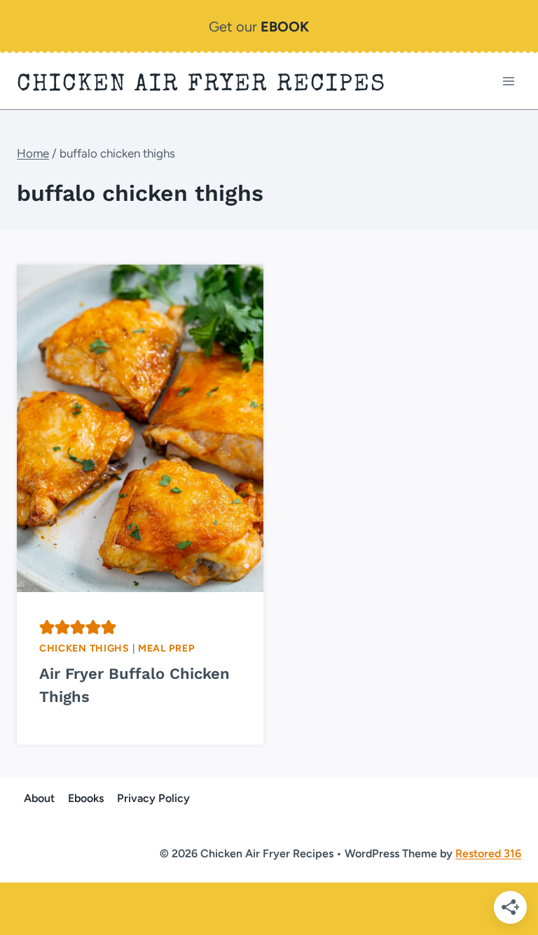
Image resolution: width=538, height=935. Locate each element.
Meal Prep (166, 648)
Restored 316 (488, 853)
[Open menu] (508, 81)
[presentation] (140, 428)
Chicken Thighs (84, 648)
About (39, 798)
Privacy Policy (153, 798)
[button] (47, 627)
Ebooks (86, 798)
